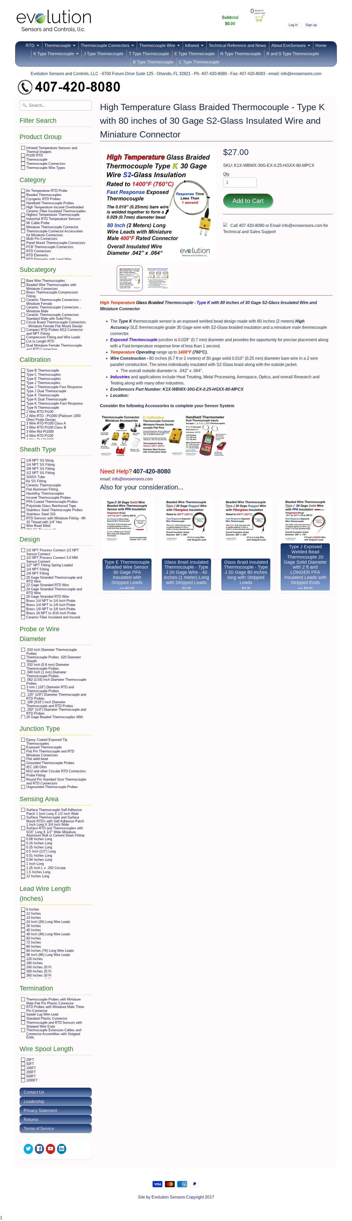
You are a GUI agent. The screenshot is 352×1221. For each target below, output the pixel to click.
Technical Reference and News (237, 45)
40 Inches (33, 930)
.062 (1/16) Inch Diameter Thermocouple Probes (55, 681)
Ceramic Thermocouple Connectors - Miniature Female (53, 301)
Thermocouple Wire (157, 45)
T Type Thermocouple (149, 54)
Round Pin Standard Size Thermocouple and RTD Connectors (55, 781)
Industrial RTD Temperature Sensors (53, 219)
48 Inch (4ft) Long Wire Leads (47, 934)
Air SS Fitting (35, 481)
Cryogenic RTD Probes (43, 199)
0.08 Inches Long (38, 839)
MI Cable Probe (37, 223)
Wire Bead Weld (37, 526)
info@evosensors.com (132, 479)
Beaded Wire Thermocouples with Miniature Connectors (50, 286)
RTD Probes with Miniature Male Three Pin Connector (54, 1008)
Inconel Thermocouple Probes (48, 497)
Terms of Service (39, 1128)
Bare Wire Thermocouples (45, 281)
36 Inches (33, 926)
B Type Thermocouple (153, 62)
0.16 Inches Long (38, 843)
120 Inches (34, 959)
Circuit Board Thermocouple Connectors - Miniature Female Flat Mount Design (55, 324)
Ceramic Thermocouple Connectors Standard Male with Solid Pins (52, 316)
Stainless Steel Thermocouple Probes (54, 510)
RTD (30, 45)
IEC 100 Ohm (36, 767)
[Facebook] (39, 1149)
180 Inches (34, 963)
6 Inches (32, 909)
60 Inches (33, 938)
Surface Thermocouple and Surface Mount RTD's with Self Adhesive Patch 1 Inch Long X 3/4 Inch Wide (54, 820)
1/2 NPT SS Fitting (40, 473)
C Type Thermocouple (199, 62)
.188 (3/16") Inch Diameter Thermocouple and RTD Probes (49, 704)
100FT (30, 1068)
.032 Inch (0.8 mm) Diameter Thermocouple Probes (47, 666)
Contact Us (34, 1092)
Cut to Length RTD (39, 341)
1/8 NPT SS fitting (39, 460)
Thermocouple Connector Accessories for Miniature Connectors (54, 233)
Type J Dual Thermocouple (45, 391)
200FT (30, 1072)
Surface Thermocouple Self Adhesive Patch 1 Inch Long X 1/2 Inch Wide (53, 811)
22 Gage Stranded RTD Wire (47, 585)
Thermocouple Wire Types (45, 168)
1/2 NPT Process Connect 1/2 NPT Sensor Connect (52, 552)
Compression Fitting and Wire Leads (52, 337)
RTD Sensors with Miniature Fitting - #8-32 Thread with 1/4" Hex (55, 520)
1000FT (31, 1080)
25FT (29, 1060)
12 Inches (33, 913)
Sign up (311, 25)
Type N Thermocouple (42, 407)
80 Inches (33, 946)
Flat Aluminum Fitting (41, 489)
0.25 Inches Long (38, 847)
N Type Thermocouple (240, 54)
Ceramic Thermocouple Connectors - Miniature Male (53, 309)
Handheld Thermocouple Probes (49, 203)
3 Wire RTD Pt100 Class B (45, 427)
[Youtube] (50, 1149)
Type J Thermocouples (42, 383)
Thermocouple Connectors (105, 45)
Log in (293, 25)
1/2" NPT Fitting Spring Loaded (49, 565)
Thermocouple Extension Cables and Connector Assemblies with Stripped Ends (53, 1033)
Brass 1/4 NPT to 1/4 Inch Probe (50, 601)
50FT (29, 1064)
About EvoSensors (288, 45)
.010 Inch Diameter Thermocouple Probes (51, 651)
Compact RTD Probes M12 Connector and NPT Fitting (54, 331)
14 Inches (33, 918)
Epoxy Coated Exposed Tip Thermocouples (46, 741)
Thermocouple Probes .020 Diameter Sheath (53, 659)
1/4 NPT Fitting (37, 569)
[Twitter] (28, 1149)
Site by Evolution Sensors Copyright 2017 (176, 1197)
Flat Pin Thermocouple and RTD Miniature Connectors (49, 753)
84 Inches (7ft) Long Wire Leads (49, 951)
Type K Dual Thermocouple (46, 399)
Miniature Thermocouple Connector (51, 227)
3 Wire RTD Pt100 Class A (45, 423)
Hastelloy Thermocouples (44, 493)
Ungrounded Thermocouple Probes (51, 787)
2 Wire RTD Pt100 (39, 412)
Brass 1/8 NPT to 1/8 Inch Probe (50, 609)
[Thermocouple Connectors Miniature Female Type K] (162, 453)
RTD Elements (36, 255)
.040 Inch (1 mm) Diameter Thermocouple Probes (45, 674)
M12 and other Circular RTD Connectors (55, 771)
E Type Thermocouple (194, 54)
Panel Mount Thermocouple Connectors (55, 243)
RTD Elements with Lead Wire (48, 259)
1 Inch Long (34, 864)
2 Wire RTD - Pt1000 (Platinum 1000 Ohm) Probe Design (53, 417)
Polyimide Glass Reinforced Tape (50, 506)
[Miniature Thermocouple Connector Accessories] (120, 453)
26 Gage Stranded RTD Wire (47, 597)
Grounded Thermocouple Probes (49, 763)
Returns (31, 1119)
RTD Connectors (38, 251)
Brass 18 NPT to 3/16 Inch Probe (50, 613)
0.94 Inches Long (38, 860)
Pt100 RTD (34, 155)
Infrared (192, 45)
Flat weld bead (36, 759)
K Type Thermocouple (53, 54)
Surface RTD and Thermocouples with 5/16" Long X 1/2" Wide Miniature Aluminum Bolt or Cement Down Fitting (54, 831)
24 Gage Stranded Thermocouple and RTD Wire (53, 591)
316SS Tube (35, 477)
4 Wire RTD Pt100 (39, 436)
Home (320, 45)
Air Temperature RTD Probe (46, 191)
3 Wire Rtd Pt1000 (39, 431)
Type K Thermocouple (42, 395)
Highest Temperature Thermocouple (52, 215)
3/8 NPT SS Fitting (40, 469)
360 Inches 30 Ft (38, 975)
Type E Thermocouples (43, 379)
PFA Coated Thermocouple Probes (51, 502)
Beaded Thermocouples (43, 195)
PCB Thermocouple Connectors (49, 247)
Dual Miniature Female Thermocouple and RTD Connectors (53, 347)
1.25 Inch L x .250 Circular (45, 868)
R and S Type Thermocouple (292, 54)
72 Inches (33, 942)
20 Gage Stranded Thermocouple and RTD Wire (53, 579)
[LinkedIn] (61, 1149)
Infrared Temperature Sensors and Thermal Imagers (51, 149)
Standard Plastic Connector (46, 1018)
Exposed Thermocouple (43, 747)
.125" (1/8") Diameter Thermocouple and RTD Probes (55, 696)
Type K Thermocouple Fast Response (54, 403)
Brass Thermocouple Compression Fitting (51, 294)
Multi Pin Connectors (41, 239)
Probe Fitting (35, 775)
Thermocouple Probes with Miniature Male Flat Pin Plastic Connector (53, 1001)
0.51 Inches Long (38, 855)
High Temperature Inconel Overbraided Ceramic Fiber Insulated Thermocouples (55, 209)
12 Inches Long (37, 876)
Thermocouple (57, 45)
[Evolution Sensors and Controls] (54, 25)
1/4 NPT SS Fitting (40, 464)
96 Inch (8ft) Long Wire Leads (47, 955)
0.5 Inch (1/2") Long (40, 851)
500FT (30, 1076)
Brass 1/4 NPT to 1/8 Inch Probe (50, 605)
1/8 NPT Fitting (37, 573)
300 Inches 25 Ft (38, 971)
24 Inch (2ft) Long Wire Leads (47, 922)
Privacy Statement (40, 1110)
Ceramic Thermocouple (43, 485)
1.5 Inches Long (37, 872)
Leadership (34, 1101)
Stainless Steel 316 (40, 514)
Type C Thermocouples (43, 374)
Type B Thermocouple (42, 370)
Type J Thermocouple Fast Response (53, 387)
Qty (226, 174)
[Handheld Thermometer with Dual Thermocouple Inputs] (206, 453)
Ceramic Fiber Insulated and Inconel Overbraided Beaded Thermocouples (53, 619)
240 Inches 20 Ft (38, 967)
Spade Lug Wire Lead (41, 1014)
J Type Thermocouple (103, 54)
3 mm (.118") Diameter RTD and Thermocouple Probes (49, 689)
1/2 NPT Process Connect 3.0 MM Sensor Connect (51, 559)
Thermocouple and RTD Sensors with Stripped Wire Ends (53, 1024)
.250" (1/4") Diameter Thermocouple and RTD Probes (55, 711)
